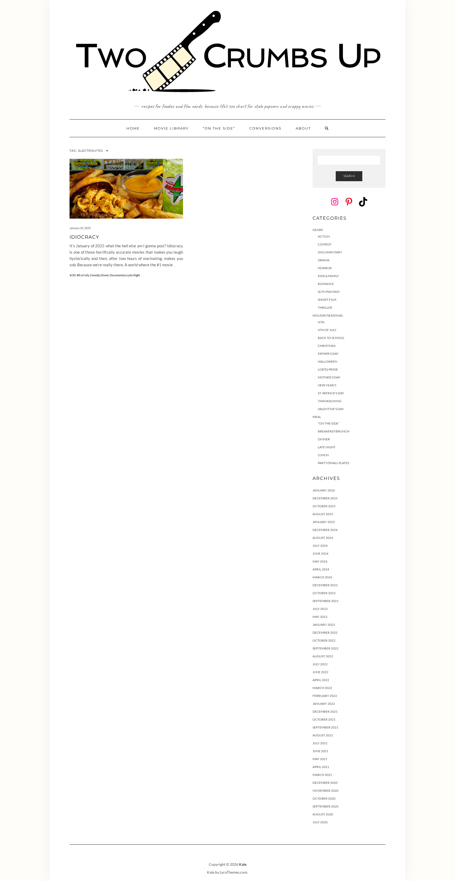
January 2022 (324, 704)
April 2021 (321, 767)
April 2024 (321, 569)
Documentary (118, 275)
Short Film (327, 300)
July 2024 (320, 546)
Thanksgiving (330, 401)
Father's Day (328, 354)
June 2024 (320, 553)
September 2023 (325, 601)
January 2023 (324, 625)
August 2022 (323, 656)
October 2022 (324, 640)
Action (324, 236)
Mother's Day (329, 377)
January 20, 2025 (80, 228)
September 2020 (325, 806)
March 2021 (322, 775)
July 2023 (320, 609)
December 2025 (325, 498)
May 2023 (320, 617)
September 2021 (325, 727)
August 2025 (323, 514)
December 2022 (325, 632)
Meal (317, 417)
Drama (323, 260)
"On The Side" (328, 423)
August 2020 (323, 814)
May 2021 (320, 759)
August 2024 (323, 538)
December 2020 (325, 783)
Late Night (133, 275)
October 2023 (324, 593)
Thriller (325, 307)
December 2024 (325, 530)
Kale (242, 864)
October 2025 (324, 506)
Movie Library (171, 128)
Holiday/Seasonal (328, 315)
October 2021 (324, 719)
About (303, 128)
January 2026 (324, 490)
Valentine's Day (331, 409)
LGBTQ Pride (328, 369)
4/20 (72, 275)
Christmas (326, 346)
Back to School (331, 338)
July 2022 (320, 664)
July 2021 (320, 743)
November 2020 (325, 791)
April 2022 (321, 680)
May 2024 (320, 561)
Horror (325, 268)
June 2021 (320, 751)
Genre (318, 230)
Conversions (265, 128)
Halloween (327, 361)
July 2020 (320, 822)
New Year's (327, 385)
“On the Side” (219, 128)
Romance (326, 284)
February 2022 (325, 696)
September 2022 (325, 648)
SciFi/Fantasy (329, 292)
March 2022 (322, 688)
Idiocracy (84, 237)
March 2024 (322, 577)
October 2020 (324, 798)
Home (133, 128)
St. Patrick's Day (331, 393)
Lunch (323, 455)
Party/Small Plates (333, 463)
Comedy (95, 275)
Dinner (105, 275)
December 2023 (325, 585)
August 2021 (323, 735)
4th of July (82, 275)
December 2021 (325, 711)
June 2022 (320, 672)
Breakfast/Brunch (333, 431)
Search (349, 176)
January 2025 (324, 522)
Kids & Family (328, 276)
